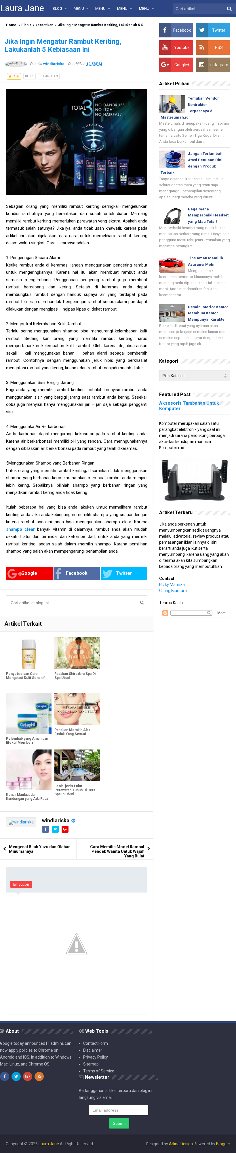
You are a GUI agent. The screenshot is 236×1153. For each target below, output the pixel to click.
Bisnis (26, 25)
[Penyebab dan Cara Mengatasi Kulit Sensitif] (29, 653)
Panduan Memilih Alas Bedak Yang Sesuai (72, 732)
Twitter (124, 573)
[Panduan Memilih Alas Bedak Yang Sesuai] (77, 709)
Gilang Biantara (173, 590)
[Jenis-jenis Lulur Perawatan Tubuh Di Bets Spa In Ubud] (77, 765)
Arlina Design (181, 1143)
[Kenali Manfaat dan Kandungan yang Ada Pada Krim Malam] (29, 769)
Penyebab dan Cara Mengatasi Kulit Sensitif (25, 676)
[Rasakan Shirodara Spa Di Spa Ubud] (77, 653)
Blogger (223, 1143)
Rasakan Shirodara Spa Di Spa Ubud (75, 676)
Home (11, 25)
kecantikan (44, 25)
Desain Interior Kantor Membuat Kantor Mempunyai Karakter (208, 313)
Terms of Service (98, 1071)
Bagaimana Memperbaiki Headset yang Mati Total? (208, 215)
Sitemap (91, 1064)
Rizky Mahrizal (172, 584)
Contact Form (95, 1043)
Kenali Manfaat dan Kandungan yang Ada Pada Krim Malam (27, 799)
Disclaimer (92, 1050)
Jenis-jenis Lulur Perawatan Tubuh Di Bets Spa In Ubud (74, 790)
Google (29, 573)
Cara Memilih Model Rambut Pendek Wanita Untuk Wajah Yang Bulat (117, 851)
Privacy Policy (95, 1057)
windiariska (55, 820)
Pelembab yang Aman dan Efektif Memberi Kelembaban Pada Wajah (27, 743)
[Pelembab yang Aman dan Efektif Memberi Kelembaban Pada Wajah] (29, 713)
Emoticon (21, 884)
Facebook (76, 573)
